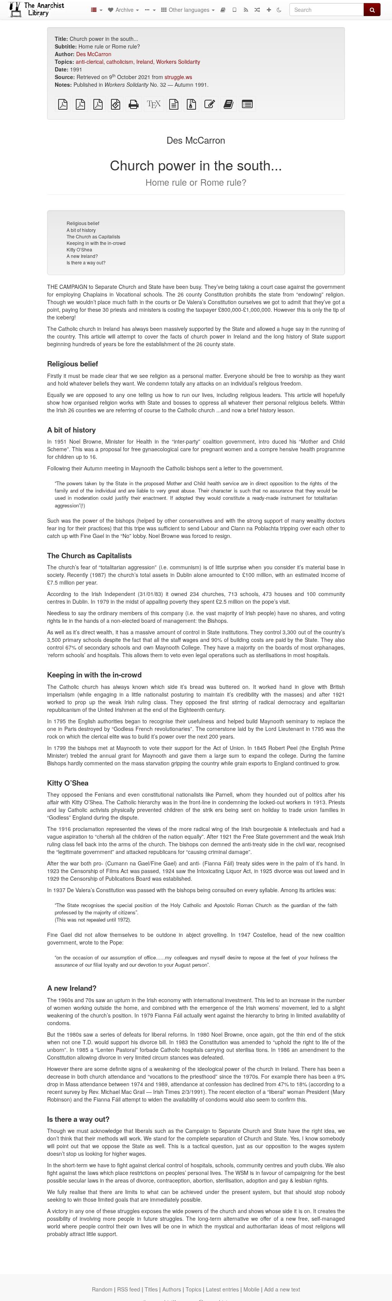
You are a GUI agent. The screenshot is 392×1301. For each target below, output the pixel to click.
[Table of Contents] (96, 9)
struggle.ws (178, 77)
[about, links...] (149, 9)
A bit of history (81, 230)
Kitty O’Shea (79, 249)
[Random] (257, 9)
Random (102, 1289)
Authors (171, 1289)
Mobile (251, 1289)
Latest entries (222, 1289)
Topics (193, 1289)
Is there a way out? (86, 262)
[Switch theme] (279, 9)
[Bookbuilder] (223, 9)
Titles (151, 1289)
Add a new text (282, 1289)
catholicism (119, 61)
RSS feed (128, 1289)
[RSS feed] (246, 9)
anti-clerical (89, 61)
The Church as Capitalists (93, 236)
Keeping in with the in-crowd (96, 243)
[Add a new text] (268, 9)
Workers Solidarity (178, 61)
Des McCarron (93, 54)
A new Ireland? (82, 256)
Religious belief (83, 223)
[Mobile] (234, 9)
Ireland (144, 61)
